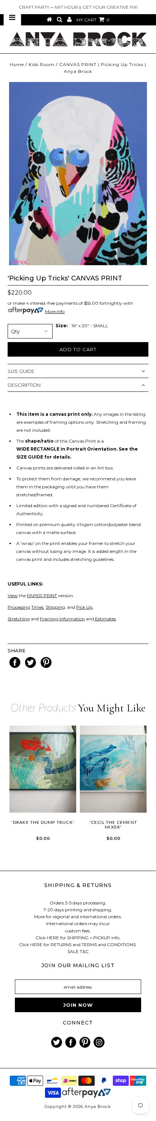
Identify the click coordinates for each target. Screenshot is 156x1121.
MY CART (93, 19)
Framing (49, 618)
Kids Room (41, 64)
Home (17, 64)
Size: (62, 325)
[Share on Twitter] (31, 666)
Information (71, 618)
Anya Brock (98, 1106)
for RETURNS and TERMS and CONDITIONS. (90, 944)
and (34, 618)
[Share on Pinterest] (46, 666)
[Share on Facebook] (15, 666)
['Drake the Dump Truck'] (42, 769)
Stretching (19, 618)
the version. (41, 595)
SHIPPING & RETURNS (78, 885)
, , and (51, 607)
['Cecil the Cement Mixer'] (113, 769)
